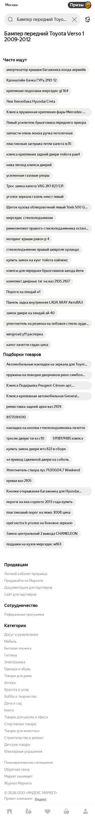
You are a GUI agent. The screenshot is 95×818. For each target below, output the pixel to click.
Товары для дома (18, 676)
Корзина (66, 811)
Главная (9, 811)
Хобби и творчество (20, 696)
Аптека (10, 683)
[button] (87, 19)
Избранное (47, 811)
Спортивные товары (20, 724)
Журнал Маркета (18, 783)
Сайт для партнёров (20, 594)
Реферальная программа (24, 614)
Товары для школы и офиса (26, 717)
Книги (9, 710)
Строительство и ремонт (24, 738)
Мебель (10, 641)
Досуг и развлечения (21, 635)
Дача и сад (13, 703)
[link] (46, 70)
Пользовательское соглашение (28, 763)
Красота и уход (16, 690)
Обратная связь (17, 769)
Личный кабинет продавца (25, 574)
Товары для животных (22, 731)
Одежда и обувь (17, 669)
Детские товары (17, 745)
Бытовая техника (17, 648)
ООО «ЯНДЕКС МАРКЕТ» (37, 793)
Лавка (28, 811)
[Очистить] (74, 19)
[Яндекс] (40, 799)
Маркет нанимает (18, 776)
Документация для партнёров (28, 587)
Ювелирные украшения (23, 751)
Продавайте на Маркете (23, 581)
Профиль (85, 811)
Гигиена (10, 655)
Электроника (14, 662)
